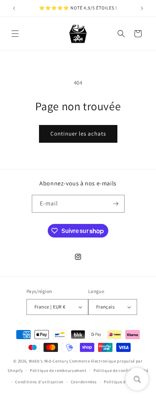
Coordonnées (84, 381)
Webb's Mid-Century (49, 361)
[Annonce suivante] (142, 8)
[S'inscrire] (116, 204)
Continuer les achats (78, 133)
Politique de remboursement (58, 370)
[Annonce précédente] (14, 8)
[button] (15, 33)
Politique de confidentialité (121, 370)
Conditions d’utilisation (39, 381)
